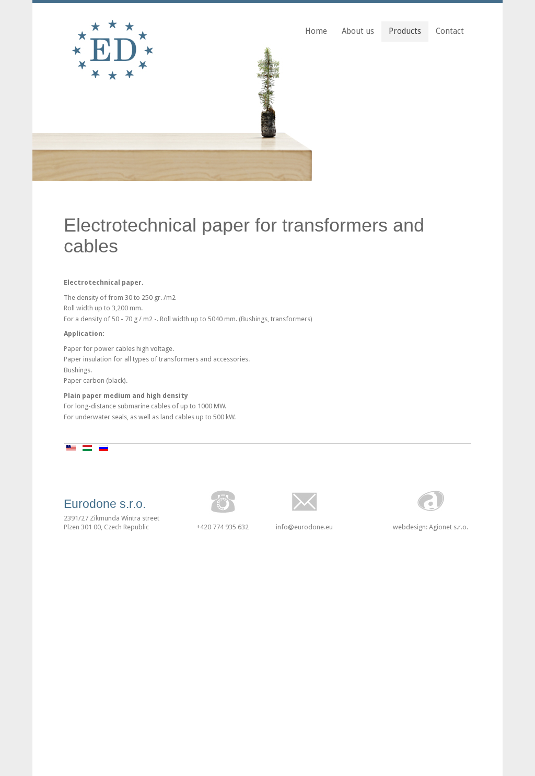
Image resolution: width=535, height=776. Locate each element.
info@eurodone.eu (304, 527)
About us (358, 31)
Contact (450, 31)
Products (405, 31)
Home (316, 31)
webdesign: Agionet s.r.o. (430, 527)
